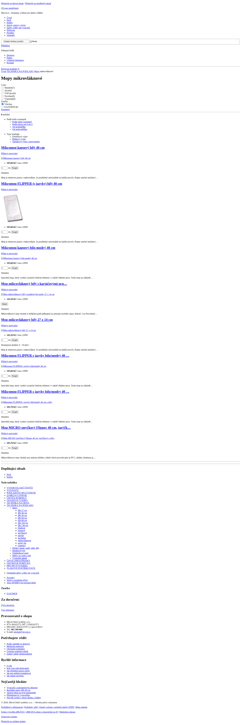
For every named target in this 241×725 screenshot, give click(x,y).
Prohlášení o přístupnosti (12, 707)
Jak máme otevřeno (15, 676)
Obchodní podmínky (16, 649)
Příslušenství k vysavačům (18, 695)
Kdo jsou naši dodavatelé (18, 668)
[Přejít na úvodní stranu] (9, 8)
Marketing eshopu (67, 712)
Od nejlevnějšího (19, 129)
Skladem (9, 88)
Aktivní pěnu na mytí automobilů (21, 692)
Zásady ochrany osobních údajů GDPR (56, 707)
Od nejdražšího (19, 127)
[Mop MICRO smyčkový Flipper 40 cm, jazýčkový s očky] (27, 438)
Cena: (3, 85)
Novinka (9, 96)
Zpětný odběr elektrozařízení (19, 654)
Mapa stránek (81, 707)
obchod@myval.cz (22, 632)
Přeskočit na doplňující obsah (38, 3)
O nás (9, 666)
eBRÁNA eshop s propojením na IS (42, 712)
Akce (8, 90)
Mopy (37, 71)
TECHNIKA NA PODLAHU (20, 71)
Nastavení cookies (9, 717)
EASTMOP (11, 107)
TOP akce (10, 93)
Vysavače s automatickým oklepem (22, 687)
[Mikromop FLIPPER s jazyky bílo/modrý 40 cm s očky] (26, 402)
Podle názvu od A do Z (22, 124)
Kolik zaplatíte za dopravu (18, 644)
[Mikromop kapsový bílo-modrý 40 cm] (19, 258)
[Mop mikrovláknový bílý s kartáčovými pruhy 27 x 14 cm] (27, 294)
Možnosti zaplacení (15, 646)
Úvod (3, 71)
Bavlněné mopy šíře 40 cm (18, 690)
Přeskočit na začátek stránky (13, 721)
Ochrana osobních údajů (17, 651)
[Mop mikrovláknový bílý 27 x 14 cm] (18, 330)
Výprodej (9, 99)
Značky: (4, 101)
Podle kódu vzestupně (22, 122)
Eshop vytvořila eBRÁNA (13, 712)
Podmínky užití (31, 707)
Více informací (7, 610)
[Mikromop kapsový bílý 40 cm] (16, 158)
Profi (9, 474)
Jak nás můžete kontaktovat (19, 673)
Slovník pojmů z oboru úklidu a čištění (24, 698)
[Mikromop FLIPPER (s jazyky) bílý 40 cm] (12, 222)
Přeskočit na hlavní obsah (12, 3)
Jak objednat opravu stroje (18, 671)
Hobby (10, 477)
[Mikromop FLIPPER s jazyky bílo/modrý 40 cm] (23, 366)
